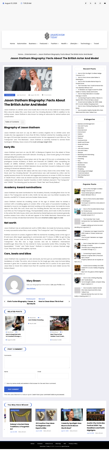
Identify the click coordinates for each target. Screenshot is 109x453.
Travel (96, 43)
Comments (7, 355)
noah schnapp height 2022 (42, 142)
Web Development (84, 175)
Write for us (49, 444)
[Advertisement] (54, 18)
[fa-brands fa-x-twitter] (90, 3)
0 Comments (47, 95)
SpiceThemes (65, 446)
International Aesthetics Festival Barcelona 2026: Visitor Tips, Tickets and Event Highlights (91, 426)
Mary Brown (22, 95)
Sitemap (58, 444)
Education (81, 128)
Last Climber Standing (35, 320)
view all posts (31, 288)
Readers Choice (83, 163)
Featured (43, 43)
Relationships (82, 167)
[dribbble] (95, 3)
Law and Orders (82, 150)
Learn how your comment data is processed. (48, 395)
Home (12, 43)
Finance (80, 138)
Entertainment (10, 95)
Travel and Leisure (83, 173)
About (32, 444)
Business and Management (86, 124)
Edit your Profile (56, 284)
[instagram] (100, 3)
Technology (85, 43)
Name (6, 372)
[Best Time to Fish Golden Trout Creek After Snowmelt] (59, 323)
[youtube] (105, 3)
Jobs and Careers (83, 148)
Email (39, 372)
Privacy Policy (73, 444)
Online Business (82, 157)
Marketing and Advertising (86, 155)
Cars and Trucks (83, 126)
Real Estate (81, 165)
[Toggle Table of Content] (21, 122)
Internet (80, 146)
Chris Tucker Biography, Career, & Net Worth (21, 302)
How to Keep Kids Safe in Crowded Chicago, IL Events (13, 335)
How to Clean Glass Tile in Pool (51, 301)
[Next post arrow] (69, 301)
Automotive (21, 43)
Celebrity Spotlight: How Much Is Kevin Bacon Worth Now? (40, 425)
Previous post (30, 299)
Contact (40, 444)
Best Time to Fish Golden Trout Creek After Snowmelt (57, 335)
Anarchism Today (45, 446)
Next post (42, 299)
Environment (82, 132)
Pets (79, 161)
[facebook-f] (85, 3)
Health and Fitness (83, 142)
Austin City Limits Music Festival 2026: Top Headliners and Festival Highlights (66, 426)
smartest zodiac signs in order (52, 218)
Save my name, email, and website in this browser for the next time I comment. (31, 383)
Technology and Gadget (85, 171)
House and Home (83, 144)
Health (63, 43)
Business (32, 43)
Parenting (81, 159)
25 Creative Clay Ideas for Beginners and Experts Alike (14, 425)
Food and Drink (82, 140)
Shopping (81, 169)
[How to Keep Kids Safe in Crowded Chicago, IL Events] (14, 323)
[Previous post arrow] (4, 301)
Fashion (54, 43)
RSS (65, 444)
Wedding (80, 177)
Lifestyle (73, 43)
